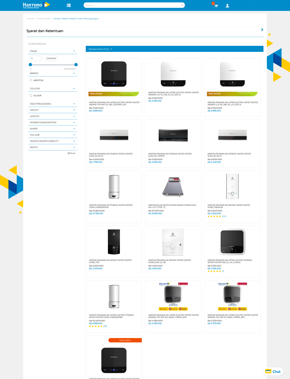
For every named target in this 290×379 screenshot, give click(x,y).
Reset (72, 153)
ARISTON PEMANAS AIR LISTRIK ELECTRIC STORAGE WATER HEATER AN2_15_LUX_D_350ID (230, 261)
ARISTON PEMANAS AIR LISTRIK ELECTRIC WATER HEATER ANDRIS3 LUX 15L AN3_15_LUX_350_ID (173, 93)
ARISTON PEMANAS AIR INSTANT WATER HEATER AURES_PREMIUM (229, 206)
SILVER (37, 95)
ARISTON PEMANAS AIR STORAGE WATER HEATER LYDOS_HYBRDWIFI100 (110, 206)
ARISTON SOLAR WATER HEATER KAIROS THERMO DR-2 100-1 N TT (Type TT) (172, 206)
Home (30, 18)
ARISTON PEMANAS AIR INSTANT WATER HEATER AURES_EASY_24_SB (169, 261)
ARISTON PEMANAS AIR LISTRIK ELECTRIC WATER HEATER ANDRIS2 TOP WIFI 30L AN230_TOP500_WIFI (173, 316)
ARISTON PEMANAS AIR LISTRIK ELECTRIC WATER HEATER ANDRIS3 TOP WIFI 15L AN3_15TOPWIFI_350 (114, 103)
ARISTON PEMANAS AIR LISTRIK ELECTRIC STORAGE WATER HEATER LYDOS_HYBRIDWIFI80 (111, 316)
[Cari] (182, 5)
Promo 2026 (43, 18)
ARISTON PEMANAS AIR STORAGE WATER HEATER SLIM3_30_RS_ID (110, 155)
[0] (217, 5)
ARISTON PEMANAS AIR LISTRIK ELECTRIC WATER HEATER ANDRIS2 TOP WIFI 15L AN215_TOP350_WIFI (233, 316)
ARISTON (38, 80)
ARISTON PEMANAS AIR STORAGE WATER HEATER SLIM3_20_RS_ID (229, 155)
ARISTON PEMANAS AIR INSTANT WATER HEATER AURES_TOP (110, 261)
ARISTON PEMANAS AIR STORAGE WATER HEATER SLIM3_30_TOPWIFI (170, 155)
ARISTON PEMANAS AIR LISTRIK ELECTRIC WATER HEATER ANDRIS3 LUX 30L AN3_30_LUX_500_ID (233, 103)
